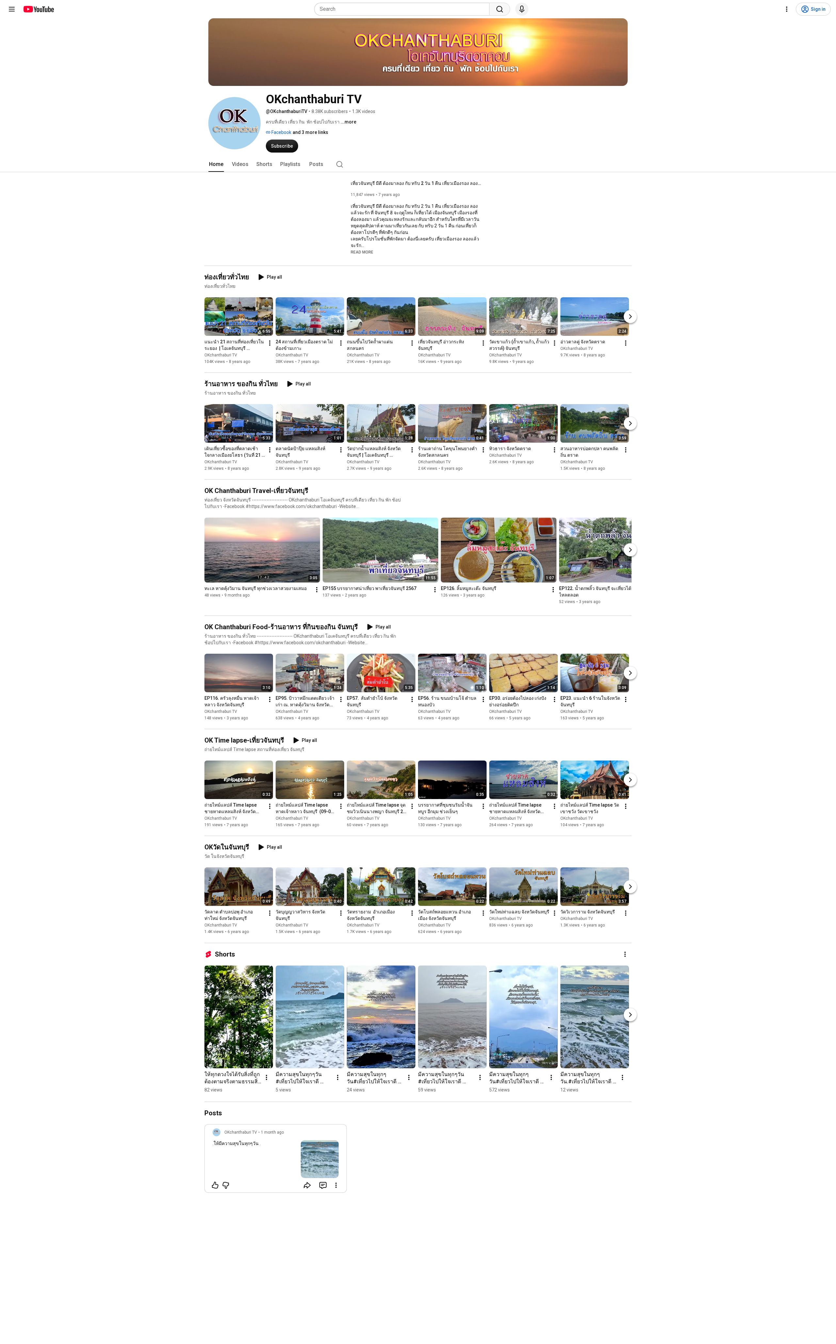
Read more (362, 252)
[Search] (499, 9)
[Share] (307, 1185)
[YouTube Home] (38, 9)
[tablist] (418, 164)
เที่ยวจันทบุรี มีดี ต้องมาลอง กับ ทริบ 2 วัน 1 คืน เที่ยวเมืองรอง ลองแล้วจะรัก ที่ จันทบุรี (416, 183)
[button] (362, 252)
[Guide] (12, 9)
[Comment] (323, 1185)
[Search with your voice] (521, 9)
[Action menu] (336, 1185)
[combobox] (404, 9)
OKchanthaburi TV (220, 355)
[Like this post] (215, 1185)
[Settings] (787, 9)
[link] (276, 1160)
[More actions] (269, 343)
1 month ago (272, 1132)
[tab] (216, 164)
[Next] (630, 316)
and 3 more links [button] (310, 132)
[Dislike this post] (225, 1185)
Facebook (280, 132)
